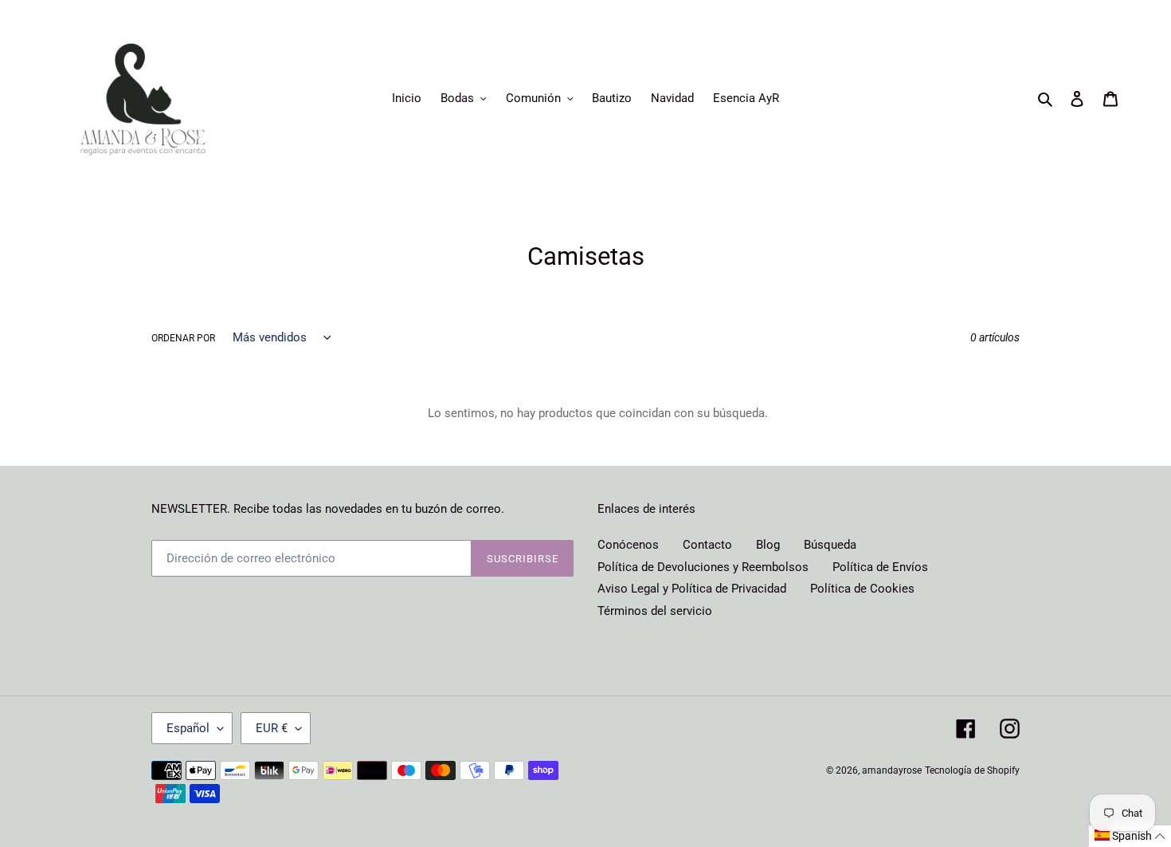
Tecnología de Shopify (972, 770)
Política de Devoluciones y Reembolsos (703, 567)
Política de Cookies (862, 588)
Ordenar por (183, 338)
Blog (768, 545)
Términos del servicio (654, 611)
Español (188, 728)
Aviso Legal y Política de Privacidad (691, 588)
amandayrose (892, 770)
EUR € (272, 728)
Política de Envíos (880, 567)
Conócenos (628, 545)
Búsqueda (830, 545)
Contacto (707, 545)
